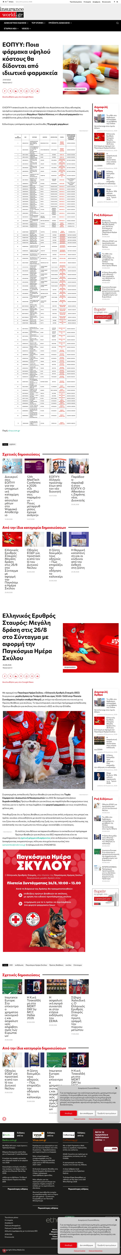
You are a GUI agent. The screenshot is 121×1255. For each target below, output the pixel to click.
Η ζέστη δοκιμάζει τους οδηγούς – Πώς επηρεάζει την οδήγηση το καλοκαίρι (56, 563)
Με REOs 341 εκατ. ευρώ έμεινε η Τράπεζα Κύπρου (14, 1147)
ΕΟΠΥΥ (12, 444)
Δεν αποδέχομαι (86, 1245)
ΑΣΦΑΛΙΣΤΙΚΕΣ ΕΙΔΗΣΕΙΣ (75, 89)
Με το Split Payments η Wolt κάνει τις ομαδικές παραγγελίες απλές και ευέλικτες (75, 1148)
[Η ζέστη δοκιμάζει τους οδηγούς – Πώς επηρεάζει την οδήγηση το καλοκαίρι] (57, 539)
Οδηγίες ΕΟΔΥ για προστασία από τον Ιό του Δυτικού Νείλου (33, 558)
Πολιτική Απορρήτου (95, 1250)
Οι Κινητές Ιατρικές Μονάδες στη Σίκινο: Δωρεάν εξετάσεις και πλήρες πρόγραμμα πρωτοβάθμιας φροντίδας (45, 1172)
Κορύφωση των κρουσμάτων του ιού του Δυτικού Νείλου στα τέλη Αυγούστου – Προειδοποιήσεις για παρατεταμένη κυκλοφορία (45, 1149)
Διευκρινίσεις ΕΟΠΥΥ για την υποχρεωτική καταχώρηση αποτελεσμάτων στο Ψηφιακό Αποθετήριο (12, 496)
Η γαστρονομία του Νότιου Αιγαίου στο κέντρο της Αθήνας (75, 1163)
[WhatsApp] (26, 91)
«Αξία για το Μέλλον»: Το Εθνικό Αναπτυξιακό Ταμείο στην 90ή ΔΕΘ (14, 1179)
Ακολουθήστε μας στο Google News (17, 97)
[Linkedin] (117, 1)
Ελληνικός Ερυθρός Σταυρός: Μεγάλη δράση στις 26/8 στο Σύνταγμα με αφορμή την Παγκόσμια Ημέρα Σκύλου (11, 569)
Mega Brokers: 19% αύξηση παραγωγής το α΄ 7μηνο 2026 (111, 194)
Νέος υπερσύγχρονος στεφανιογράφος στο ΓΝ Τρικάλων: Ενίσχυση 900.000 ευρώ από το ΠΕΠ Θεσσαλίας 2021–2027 (44, 1160)
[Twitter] (10, 91)
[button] (116, 1220)
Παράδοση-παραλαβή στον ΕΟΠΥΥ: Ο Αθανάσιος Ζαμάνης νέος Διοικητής (78, 488)
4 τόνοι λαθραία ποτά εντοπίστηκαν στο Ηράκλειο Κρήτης (73, 1171)
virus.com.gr (14, 430)
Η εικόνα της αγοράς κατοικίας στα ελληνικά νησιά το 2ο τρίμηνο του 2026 (15, 1160)
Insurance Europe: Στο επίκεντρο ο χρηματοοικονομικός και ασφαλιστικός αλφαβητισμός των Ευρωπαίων (110, 292)
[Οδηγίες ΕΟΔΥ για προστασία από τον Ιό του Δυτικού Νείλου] (34, 539)
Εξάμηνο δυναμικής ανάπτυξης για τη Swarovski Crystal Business (14, 1153)
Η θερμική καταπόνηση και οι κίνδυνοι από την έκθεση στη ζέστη (78, 558)
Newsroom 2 (7, 83)
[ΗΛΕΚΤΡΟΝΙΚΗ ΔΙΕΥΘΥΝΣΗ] (32, 91)
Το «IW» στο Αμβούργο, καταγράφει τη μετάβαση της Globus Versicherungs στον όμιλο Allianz (109, 259)
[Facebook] (114, 1)
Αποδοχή (68, 1245)
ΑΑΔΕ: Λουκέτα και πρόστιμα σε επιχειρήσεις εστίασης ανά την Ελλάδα (75, 1156)
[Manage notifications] (4, 1251)
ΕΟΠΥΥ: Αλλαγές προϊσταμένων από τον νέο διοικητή (55, 484)
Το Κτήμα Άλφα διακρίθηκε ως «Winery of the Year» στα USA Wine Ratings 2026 (74, 1179)
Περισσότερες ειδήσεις (18, 1189)
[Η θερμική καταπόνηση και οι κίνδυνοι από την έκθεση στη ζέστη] (79, 539)
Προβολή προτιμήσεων (106, 1245)
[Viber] (21, 91)
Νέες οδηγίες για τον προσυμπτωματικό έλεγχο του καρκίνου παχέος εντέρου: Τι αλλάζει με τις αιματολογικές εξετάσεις (44, 1183)
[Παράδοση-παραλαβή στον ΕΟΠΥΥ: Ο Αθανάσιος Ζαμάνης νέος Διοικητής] (79, 466)
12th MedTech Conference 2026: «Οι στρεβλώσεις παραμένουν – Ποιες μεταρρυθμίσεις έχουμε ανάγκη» (34, 496)
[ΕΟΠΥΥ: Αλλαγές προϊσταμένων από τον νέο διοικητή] (57, 466)
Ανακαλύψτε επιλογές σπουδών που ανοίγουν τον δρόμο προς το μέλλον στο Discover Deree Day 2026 (14, 1170)
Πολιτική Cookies (79, 1250)
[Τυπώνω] (37, 91)
